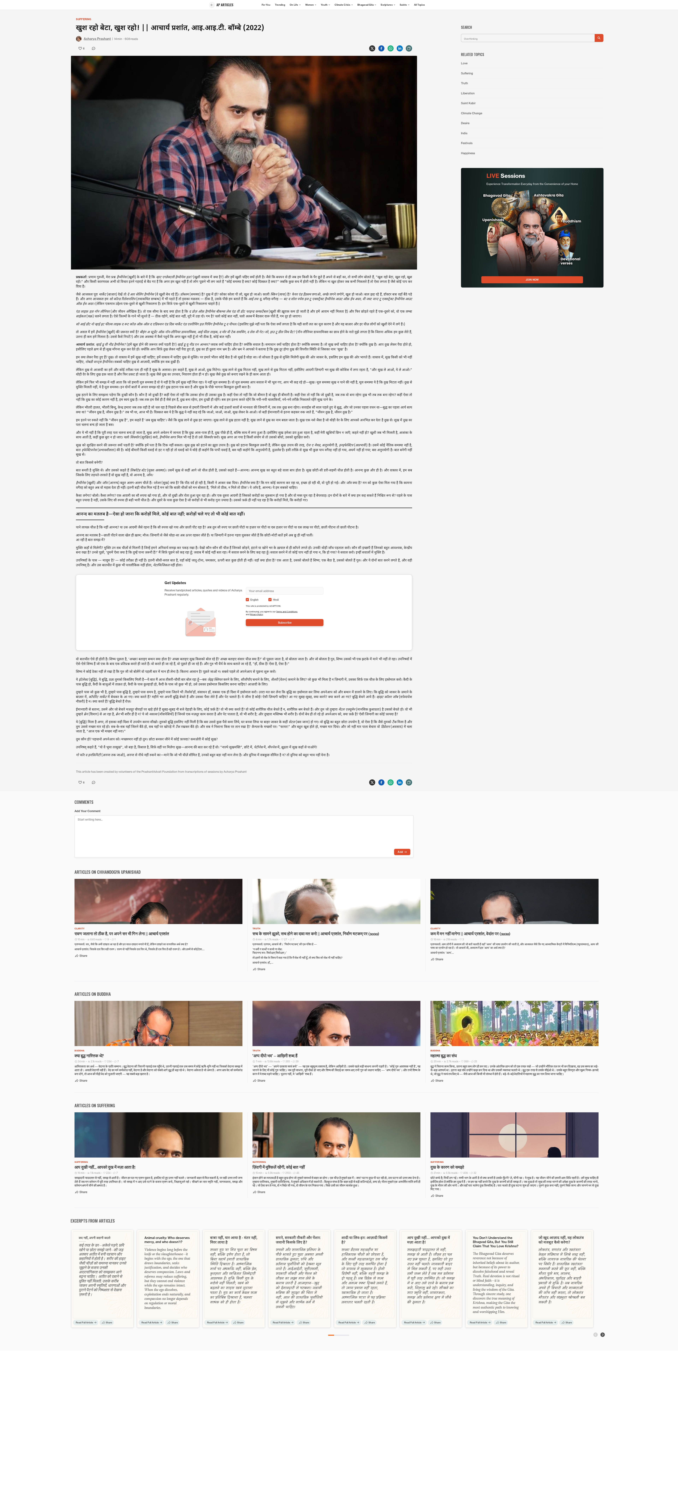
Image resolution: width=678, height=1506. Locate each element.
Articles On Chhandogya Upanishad (108, 872)
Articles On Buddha (93, 994)
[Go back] (212, 5)
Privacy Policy (256, 614)
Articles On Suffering (95, 1105)
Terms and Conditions (287, 611)
